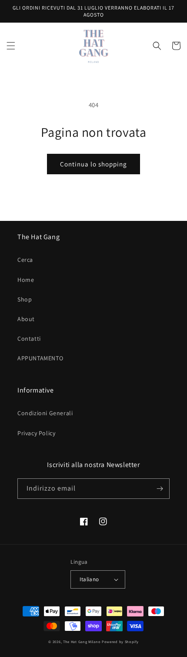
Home (25, 280)
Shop (24, 299)
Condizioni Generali (45, 413)
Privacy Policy (36, 433)
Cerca (25, 260)
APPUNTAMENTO (40, 358)
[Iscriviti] (159, 488)
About (26, 319)
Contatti (29, 338)
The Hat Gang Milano (81, 641)
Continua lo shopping (93, 164)
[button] (10, 45)
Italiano (89, 579)
